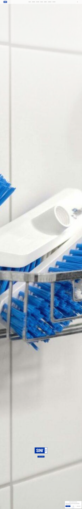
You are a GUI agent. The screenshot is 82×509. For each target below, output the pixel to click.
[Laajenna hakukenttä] (77, 2)
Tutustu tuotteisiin (41, 456)
